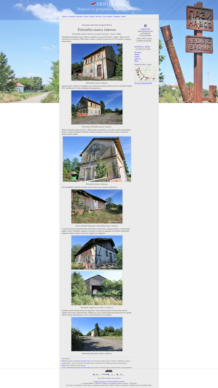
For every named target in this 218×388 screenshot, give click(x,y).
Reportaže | (79, 16)
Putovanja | (72, 16)
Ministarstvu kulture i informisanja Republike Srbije (76, 361)
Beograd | (92, 16)
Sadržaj (122, 381)
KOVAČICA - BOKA (142, 47)
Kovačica (138, 52)
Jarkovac (138, 59)
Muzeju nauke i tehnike (68, 365)
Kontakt (96, 381)
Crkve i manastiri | (108, 16)
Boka (136, 61)
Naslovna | (65, 16)
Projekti (123, 16)
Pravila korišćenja (113, 381)
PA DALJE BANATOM (143, 83)
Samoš (137, 57)
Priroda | (86, 16)
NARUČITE (145, 29)
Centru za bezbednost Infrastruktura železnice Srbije (76, 367)
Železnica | (99, 16)
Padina (137, 54)
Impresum (103, 381)
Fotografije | (117, 16)
